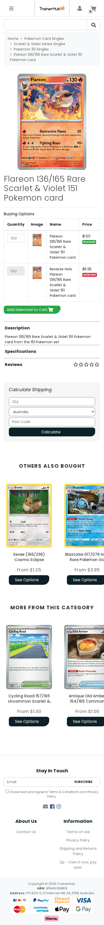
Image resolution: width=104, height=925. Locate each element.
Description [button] (17, 328)
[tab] (52, 333)
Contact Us (26, 831)
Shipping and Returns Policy (78, 851)
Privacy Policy (78, 840)
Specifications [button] (20, 351)
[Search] (93, 24)
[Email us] (45, 807)
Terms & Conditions (64, 792)
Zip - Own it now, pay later (78, 865)
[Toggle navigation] (11, 8)
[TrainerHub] (52, 8)
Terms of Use (78, 831)
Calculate (51, 432)
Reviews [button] (13, 364)
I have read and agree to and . (53, 794)
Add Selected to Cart (27, 309)
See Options (27, 580)
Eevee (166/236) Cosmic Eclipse (29, 557)
